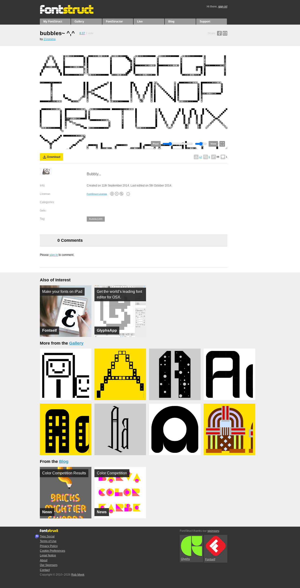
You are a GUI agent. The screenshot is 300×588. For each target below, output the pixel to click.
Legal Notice (48, 555)
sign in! (222, 6)
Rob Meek (77, 574)
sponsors (213, 530)
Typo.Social (47, 536)
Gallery (79, 21)
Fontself (210, 559)
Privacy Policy (49, 546)
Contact (45, 570)
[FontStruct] (71, 13)
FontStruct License (97, 194)
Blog (171, 21)
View (213, 143)
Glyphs (185, 559)
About (43, 560)
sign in (53, 255)
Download (53, 157)
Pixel (156, 143)
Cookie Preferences (52, 550)
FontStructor (114, 21)
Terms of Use (48, 541)
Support (205, 21)
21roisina (50, 39)
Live (140, 21)
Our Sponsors (48, 565)
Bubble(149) (95, 219)
